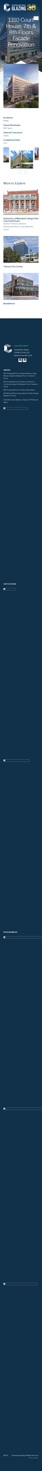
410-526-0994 (21, 346)
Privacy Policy (33, 1458)
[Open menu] (36, 18)
